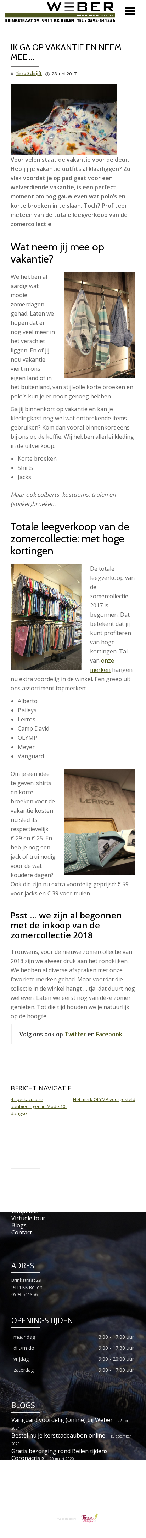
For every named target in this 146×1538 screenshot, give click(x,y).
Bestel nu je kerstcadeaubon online (58, 1435)
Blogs (19, 1225)
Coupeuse (24, 1211)
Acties (19, 1183)
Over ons (23, 1204)
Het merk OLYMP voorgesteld (104, 1099)
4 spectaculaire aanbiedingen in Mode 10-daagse (39, 1106)
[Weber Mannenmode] (61, 12)
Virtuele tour (28, 1218)
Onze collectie (29, 1190)
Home (19, 1176)
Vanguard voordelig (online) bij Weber (62, 1420)
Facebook (109, 1034)
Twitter (75, 1034)
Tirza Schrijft (29, 73)
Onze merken (29, 1197)
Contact (21, 1232)
